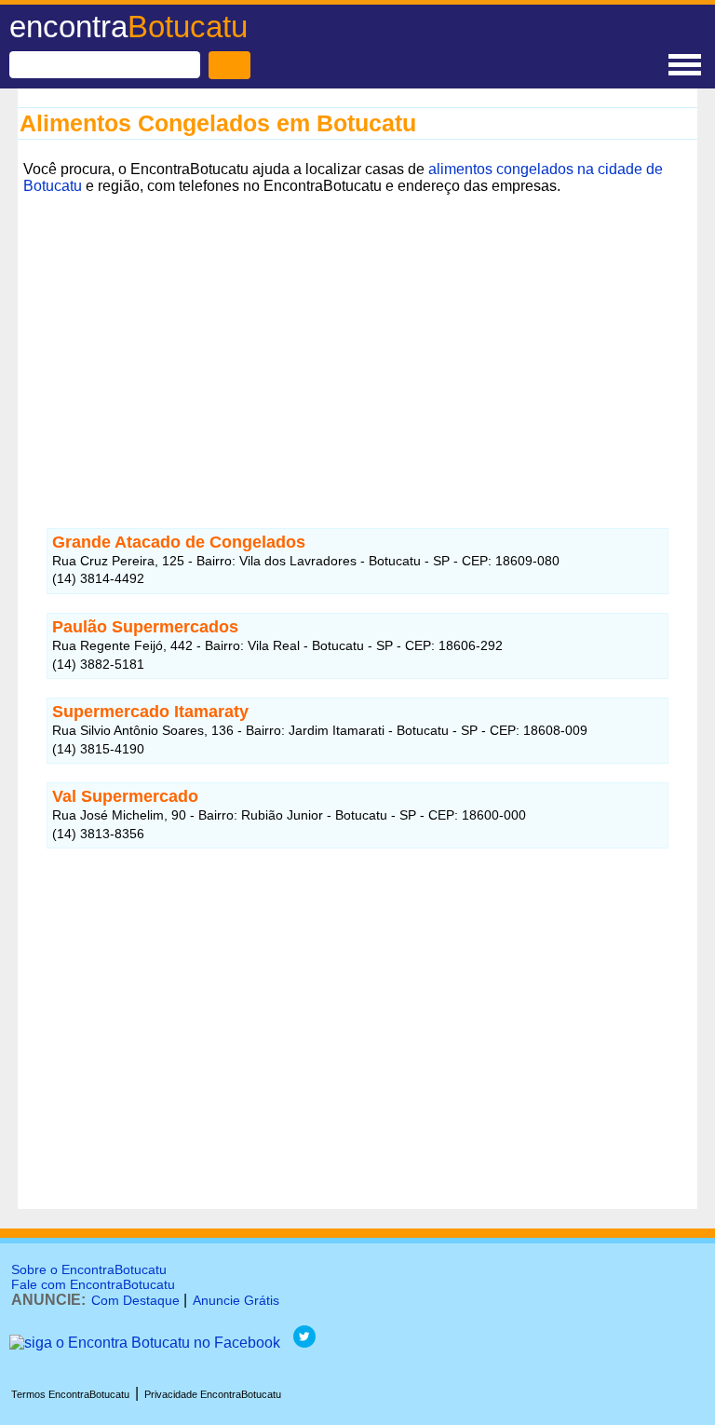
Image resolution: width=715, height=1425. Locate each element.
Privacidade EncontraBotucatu (212, 1394)
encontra (128, 26)
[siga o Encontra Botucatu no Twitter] (304, 1342)
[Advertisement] (357, 330)
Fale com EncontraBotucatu (93, 1284)
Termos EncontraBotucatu (70, 1394)
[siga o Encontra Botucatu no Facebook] (144, 1342)
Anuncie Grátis (236, 1300)
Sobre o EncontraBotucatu (89, 1269)
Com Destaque (135, 1300)
